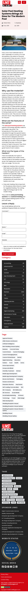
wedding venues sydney (10, 416)
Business (18, 23)
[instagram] (11, 567)
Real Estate (19, 384)
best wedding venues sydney (11, 346)
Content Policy (5, 579)
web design (21, 398)
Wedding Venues (7, 413)
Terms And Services (6, 577)
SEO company (7, 390)
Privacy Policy (4, 574)
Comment (5, 211)
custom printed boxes (9, 357)
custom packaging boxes (10, 354)
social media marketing (9, 395)
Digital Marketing (7, 360)
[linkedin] (16, 567)
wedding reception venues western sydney (13, 409)
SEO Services (6, 392)
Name (4, 227)
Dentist (19, 357)
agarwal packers (7, 338)
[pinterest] (8, 567)
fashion (5, 363)
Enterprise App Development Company (12, 516)
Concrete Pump (14, 349)
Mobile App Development (10, 373)
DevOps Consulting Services (9, 523)
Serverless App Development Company (12, 534)
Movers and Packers (8, 379)
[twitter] (6, 567)
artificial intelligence (8, 344)
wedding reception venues (10, 403)
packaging (19, 379)
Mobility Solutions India (8, 513)
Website (4, 240)
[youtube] (14, 567)
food (10, 363)
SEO (22, 387)
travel (13, 398)
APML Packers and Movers (10, 341)
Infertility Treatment (8, 371)
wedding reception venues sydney (13, 406)
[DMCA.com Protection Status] (5, 587)
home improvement (8, 365)
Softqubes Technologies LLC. (9, 584)
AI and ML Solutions (7, 525)
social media (15, 392)
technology (6, 398)
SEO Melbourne (17, 390)
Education (17, 360)
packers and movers (8, 382)
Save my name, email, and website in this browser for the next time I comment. (15, 248)
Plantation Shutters (8, 384)
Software (20, 395)
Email (4, 233)
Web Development (8, 401)
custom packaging (18, 352)
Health (16, 363)
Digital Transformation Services (10, 511)
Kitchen (18, 371)
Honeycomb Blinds (8, 368)
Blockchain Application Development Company (12, 528)
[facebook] (3, 567)
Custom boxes (7, 352)
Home (22, 363)
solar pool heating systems (14, 125)
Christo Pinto (6, 23)
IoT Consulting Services (8, 518)
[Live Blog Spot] (7, 3)
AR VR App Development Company (11, 520)
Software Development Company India (12, 532)
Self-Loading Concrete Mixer (11, 387)
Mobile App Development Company (13, 376)
